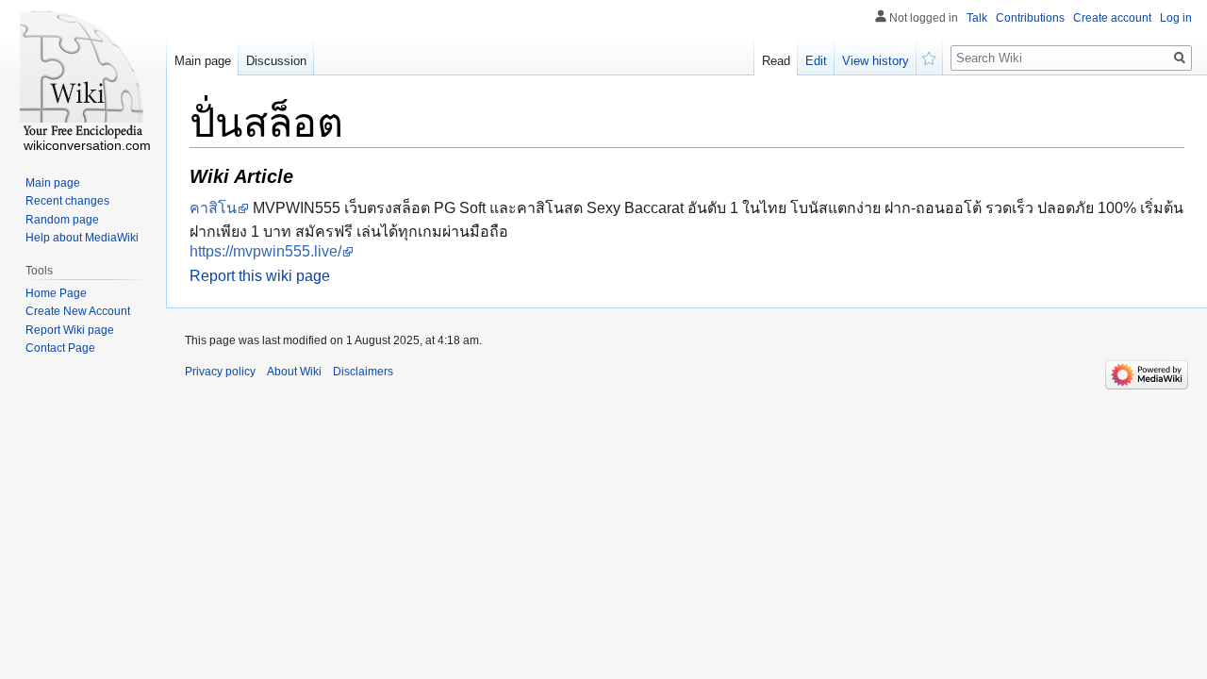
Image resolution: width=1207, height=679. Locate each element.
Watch (930, 56)
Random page (62, 219)
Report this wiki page (260, 276)
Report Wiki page (69, 330)
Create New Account (77, 311)
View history (875, 61)
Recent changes (67, 200)
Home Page (56, 293)
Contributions (1030, 18)
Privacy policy (220, 371)
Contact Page (60, 348)
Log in (1176, 18)
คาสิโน (213, 208)
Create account (1112, 18)
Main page (202, 61)
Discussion (276, 61)
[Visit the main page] (83, 75)
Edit (816, 61)
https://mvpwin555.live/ (265, 251)
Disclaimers (363, 371)
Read (776, 61)
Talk (977, 18)
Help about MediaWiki (82, 237)
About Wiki (294, 371)
